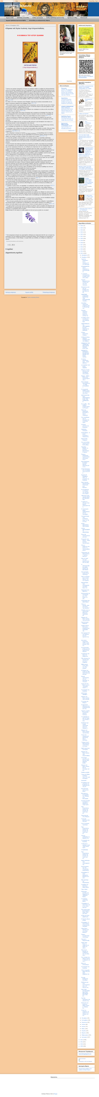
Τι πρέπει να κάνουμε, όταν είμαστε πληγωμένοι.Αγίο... (85, 504)
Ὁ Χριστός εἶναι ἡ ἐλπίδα (85, 919)
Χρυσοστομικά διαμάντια (84, 623)
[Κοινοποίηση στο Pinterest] (14, 245)
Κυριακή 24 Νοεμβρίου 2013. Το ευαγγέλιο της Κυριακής (85, 477)
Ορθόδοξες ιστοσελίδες (23, 17)
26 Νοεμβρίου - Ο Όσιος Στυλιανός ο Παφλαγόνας (85, 434)
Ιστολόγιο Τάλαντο (17, 5)
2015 (81, 249)
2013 (81, 253)
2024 (81, 230)
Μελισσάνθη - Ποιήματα (84, 439)
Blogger (55, 1093)
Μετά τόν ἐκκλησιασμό (85, 964)
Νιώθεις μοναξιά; (85, 772)
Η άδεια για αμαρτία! (83, 113)
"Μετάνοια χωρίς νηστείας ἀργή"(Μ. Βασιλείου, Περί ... (85, 497)
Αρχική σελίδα (10, 17)
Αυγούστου (84, 1022)
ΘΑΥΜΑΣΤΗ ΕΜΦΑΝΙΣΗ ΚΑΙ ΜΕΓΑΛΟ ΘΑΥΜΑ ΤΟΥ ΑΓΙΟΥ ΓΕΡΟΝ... (85, 354)
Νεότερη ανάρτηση (11, 292)
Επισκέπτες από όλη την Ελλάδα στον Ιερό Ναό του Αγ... (85, 289)
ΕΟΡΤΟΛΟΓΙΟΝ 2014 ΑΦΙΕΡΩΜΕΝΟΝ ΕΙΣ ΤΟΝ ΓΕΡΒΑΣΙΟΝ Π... (85, 398)
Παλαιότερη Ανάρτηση (49, 292)
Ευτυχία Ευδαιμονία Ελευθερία (84, 979)
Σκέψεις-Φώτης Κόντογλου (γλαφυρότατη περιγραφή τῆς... (85, 628)
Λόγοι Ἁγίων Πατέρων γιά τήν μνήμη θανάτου (85, 930)
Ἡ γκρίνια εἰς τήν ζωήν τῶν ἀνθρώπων (85, 655)
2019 (81, 240)
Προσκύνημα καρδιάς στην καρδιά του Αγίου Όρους (85, 1069)
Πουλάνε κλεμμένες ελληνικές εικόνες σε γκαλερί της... (85, 313)
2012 (81, 1039)
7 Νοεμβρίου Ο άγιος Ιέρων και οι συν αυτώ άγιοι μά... (85, 905)
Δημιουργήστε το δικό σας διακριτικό (85, 1061)
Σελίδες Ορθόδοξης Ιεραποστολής (55, 17)
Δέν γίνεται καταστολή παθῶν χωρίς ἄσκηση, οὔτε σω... (85, 643)
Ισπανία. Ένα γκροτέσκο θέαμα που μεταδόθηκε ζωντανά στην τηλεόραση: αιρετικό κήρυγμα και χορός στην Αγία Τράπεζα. (67, 92)
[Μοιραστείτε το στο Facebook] (12, 245)
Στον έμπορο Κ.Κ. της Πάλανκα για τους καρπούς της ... (85, 635)
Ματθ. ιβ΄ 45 (51, 203)
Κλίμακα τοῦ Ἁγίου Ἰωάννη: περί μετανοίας (85, 619)
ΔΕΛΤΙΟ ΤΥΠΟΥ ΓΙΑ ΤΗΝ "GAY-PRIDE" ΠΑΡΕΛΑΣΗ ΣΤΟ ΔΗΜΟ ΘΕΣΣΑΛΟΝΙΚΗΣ (86, 168)
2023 (81, 232)
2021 (81, 236)
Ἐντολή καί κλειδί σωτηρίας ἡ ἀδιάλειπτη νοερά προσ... (85, 802)
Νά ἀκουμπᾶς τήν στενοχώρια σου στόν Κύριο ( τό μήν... (85, 596)
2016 (81, 246)
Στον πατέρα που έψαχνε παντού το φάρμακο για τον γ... (85, 959)
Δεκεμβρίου (84, 255)
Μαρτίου (84, 1032)
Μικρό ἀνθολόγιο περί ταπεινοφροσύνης (85, 862)
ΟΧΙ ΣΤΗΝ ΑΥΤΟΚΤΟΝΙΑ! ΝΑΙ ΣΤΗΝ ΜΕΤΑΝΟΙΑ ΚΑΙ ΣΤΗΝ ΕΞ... (85, 993)
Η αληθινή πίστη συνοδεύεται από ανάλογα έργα (85, 319)
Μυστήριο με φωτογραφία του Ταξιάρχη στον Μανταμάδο (85, 796)
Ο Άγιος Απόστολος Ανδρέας (84, 334)
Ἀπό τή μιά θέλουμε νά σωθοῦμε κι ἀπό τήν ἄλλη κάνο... (85, 952)
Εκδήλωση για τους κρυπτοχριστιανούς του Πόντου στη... (85, 985)
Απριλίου (84, 1030)
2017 (81, 244)
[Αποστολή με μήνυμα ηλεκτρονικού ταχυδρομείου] (8, 245)
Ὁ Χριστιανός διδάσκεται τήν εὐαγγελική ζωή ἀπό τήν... (85, 706)
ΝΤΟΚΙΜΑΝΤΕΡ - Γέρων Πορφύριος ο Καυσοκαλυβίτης (85, 269)
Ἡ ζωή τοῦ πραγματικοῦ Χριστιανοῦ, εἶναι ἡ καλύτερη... (85, 737)
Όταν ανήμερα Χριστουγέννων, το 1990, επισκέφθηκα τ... (85, 384)
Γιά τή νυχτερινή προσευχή (85, 824)
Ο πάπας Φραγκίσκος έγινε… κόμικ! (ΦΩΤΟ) (85, 361)
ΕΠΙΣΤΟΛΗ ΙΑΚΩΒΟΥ (84, 694)
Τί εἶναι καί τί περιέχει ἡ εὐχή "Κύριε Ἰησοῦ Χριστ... (85, 845)
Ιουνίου (84, 1026)
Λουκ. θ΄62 (23, 110)
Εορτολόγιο (69, 81)
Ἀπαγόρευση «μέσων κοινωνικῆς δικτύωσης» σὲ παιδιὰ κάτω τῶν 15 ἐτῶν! (67, 119)
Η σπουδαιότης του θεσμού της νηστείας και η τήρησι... (85, 491)
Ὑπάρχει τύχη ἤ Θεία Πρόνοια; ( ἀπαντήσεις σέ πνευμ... (85, 744)
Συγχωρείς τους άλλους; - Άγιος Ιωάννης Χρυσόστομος (85, 541)
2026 (81, 225)
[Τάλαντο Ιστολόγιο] (79, 1060)
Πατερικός (64, 88)
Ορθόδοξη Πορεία (66, 116)
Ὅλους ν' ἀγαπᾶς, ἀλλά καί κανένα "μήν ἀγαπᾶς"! (85, 606)
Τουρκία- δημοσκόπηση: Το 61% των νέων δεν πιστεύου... (85, 282)
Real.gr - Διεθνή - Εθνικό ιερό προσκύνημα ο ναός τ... (85, 377)
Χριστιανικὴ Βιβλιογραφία (65, 124)
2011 (81, 1041)
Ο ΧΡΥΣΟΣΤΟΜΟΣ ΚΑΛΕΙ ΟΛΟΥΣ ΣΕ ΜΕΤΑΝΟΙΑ (85, 567)
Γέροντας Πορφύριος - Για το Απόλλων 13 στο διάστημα (85, 261)
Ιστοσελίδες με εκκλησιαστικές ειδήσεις (39, 20)
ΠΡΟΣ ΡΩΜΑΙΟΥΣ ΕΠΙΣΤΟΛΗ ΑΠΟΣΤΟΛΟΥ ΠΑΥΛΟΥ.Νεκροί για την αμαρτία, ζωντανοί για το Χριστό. (67, 110)
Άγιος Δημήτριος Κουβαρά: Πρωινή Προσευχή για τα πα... (85, 464)
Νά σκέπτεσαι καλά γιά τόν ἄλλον (84, 790)
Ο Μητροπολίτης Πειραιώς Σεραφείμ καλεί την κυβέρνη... (85, 339)
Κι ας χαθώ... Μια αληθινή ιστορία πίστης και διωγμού (85, 405)
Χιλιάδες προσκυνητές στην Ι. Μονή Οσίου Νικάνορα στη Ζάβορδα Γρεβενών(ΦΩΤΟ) (86, 181)
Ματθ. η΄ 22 (48, 115)
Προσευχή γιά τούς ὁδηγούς (85, 816)
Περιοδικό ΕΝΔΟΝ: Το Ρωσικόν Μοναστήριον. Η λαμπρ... (85, 449)
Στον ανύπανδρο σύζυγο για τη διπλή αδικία (85, 443)
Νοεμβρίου (84, 257)
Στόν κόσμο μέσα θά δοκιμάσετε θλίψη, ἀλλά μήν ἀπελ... (85, 911)
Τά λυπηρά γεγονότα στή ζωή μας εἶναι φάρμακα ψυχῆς (85, 760)
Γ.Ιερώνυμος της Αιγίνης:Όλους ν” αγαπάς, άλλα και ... (85, 554)
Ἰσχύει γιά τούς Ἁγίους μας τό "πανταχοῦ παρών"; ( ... (85, 685)
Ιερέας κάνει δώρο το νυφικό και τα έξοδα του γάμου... (85, 945)
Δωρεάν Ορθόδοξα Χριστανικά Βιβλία (16, 20)
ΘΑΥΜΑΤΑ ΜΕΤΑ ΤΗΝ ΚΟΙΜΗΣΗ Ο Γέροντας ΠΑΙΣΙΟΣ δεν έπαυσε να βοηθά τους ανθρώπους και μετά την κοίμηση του (86, 151)
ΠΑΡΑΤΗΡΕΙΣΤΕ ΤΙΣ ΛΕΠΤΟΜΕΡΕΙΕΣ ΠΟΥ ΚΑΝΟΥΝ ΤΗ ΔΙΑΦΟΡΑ (85, 327)
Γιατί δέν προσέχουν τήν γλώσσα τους (85, 999)
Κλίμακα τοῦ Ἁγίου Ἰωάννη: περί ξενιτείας (85, 731)
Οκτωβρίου (84, 1018)
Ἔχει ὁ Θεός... (84, 889)
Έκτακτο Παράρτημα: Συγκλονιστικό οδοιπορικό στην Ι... (85, 457)
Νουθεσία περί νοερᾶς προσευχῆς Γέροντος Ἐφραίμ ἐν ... (85, 725)
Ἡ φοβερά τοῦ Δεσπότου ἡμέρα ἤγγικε (85, 886)
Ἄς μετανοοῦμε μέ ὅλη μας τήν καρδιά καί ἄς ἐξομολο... (85, 649)
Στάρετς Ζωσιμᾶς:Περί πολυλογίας (85, 936)
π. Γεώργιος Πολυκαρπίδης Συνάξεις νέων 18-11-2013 (85, 275)
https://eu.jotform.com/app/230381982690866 (86, 77)
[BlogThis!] (10, 245)
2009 (81, 1046)
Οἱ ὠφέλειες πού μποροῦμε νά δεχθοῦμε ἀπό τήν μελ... (85, 784)
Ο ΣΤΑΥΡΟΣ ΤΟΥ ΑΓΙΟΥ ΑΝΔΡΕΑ (85, 366)
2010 (81, 1044)
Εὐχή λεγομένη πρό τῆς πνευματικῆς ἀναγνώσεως (85, 868)
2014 (81, 251)
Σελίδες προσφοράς (37, 17)
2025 (81, 227)
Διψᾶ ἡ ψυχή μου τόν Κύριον (85, 749)
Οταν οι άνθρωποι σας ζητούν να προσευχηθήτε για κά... (85, 547)
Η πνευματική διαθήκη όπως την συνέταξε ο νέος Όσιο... (85, 391)
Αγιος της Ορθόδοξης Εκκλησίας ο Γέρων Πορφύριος (84, 412)
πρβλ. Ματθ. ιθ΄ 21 (15, 130)
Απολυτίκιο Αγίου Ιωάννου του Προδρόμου (86, 209)
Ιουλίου (84, 1024)
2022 (81, 234)
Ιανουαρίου (84, 1037)
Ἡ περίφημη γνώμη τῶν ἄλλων (84, 900)
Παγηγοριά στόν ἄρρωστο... (85, 590)
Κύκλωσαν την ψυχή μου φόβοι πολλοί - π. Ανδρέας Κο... (85, 1005)
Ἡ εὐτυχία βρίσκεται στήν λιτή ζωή (85, 820)
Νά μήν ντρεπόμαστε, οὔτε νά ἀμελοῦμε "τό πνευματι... (85, 679)
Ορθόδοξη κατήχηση (84, 430)
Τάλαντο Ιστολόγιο (82, 1058)
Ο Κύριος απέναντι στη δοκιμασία (85, 426)
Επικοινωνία (84, 17)
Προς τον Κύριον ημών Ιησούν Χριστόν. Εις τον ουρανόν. (85, 578)
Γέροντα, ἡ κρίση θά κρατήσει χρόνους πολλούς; (85, 712)
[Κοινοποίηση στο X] (11, 245)
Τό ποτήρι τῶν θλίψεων (84, 702)
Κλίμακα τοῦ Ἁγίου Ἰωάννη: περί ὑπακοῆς (85, 698)
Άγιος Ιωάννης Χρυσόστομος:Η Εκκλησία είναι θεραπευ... (85, 485)
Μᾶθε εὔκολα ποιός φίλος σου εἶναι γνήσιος (84, 666)
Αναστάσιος (64, 98)
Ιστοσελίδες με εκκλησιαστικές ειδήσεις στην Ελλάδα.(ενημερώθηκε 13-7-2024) (86, 87)
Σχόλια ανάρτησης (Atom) (33, 297)
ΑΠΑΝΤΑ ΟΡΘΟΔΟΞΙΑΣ (67, 106)
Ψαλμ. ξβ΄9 (10, 99)
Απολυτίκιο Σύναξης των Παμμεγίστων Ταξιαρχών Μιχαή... (85, 894)
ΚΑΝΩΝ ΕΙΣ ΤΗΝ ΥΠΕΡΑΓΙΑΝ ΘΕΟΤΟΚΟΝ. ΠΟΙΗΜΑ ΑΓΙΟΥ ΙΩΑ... (85, 346)
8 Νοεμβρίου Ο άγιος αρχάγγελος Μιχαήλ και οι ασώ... (85, 875)
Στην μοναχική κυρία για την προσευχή (85, 573)
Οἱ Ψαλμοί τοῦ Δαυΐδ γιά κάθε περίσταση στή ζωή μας (85, 672)
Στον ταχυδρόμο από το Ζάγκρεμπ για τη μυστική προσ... (85, 420)
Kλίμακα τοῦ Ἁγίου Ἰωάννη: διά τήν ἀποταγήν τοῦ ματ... (85, 767)
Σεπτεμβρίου (85, 1020)
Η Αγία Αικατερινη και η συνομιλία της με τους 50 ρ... (85, 470)
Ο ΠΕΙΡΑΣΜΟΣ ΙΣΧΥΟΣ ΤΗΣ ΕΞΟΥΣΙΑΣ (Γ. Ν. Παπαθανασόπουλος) (66, 127)
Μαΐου (83, 1028)
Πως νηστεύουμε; (88, 122)
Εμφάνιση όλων (71, 130)
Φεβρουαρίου (85, 1035)
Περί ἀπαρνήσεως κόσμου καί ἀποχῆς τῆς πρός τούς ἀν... (85, 810)
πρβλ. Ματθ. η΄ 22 (43, 135)
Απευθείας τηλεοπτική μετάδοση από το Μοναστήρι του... (85, 305)
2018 (81, 242)
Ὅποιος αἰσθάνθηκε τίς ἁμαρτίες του (85, 837)
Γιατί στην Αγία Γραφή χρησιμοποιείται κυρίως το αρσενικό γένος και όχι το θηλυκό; (85, 136)
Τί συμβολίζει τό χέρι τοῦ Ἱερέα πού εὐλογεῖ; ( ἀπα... (85, 718)
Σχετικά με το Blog (72, 17)
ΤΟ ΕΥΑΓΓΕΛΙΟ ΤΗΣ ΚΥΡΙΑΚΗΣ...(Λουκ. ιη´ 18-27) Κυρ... (85, 519)
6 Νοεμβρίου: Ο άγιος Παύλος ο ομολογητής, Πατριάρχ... (85, 924)
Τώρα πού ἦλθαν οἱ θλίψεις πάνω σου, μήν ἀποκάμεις (85, 776)
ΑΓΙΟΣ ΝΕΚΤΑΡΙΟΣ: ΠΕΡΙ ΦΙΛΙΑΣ (85, 525)
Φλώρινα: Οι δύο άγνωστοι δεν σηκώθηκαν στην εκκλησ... (85, 371)
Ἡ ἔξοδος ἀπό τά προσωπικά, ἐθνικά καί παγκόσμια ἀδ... (85, 612)
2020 (81, 238)
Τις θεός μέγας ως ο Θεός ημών (89, 196)
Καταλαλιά (83, 780)
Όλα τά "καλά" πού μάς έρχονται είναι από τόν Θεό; (85, 560)
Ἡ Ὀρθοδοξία (84, 849)
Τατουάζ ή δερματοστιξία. (85, 940)
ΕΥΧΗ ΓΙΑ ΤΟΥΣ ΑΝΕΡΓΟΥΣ (85, 916)
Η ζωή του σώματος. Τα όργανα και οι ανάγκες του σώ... (85, 1013)
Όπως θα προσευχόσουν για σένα (85, 536)
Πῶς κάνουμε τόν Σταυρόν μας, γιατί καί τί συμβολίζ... (85, 660)
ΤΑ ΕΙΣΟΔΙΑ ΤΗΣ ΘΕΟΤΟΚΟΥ (85, 601)
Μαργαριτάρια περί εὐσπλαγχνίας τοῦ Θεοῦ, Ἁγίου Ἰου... (85, 585)
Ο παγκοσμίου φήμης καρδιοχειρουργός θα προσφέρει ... (85, 511)
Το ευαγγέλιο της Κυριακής (85, 690)
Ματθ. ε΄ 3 (38, 177)
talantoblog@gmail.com (85, 1054)
